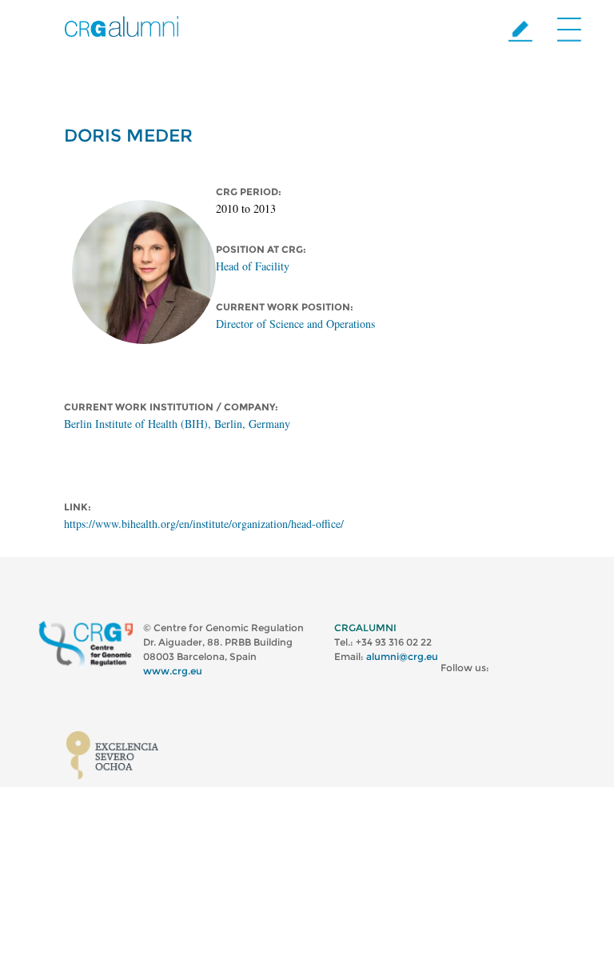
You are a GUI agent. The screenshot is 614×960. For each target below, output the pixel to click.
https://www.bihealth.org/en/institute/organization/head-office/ (204, 523)
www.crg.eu (172, 671)
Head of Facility (252, 266)
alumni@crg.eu (402, 656)
